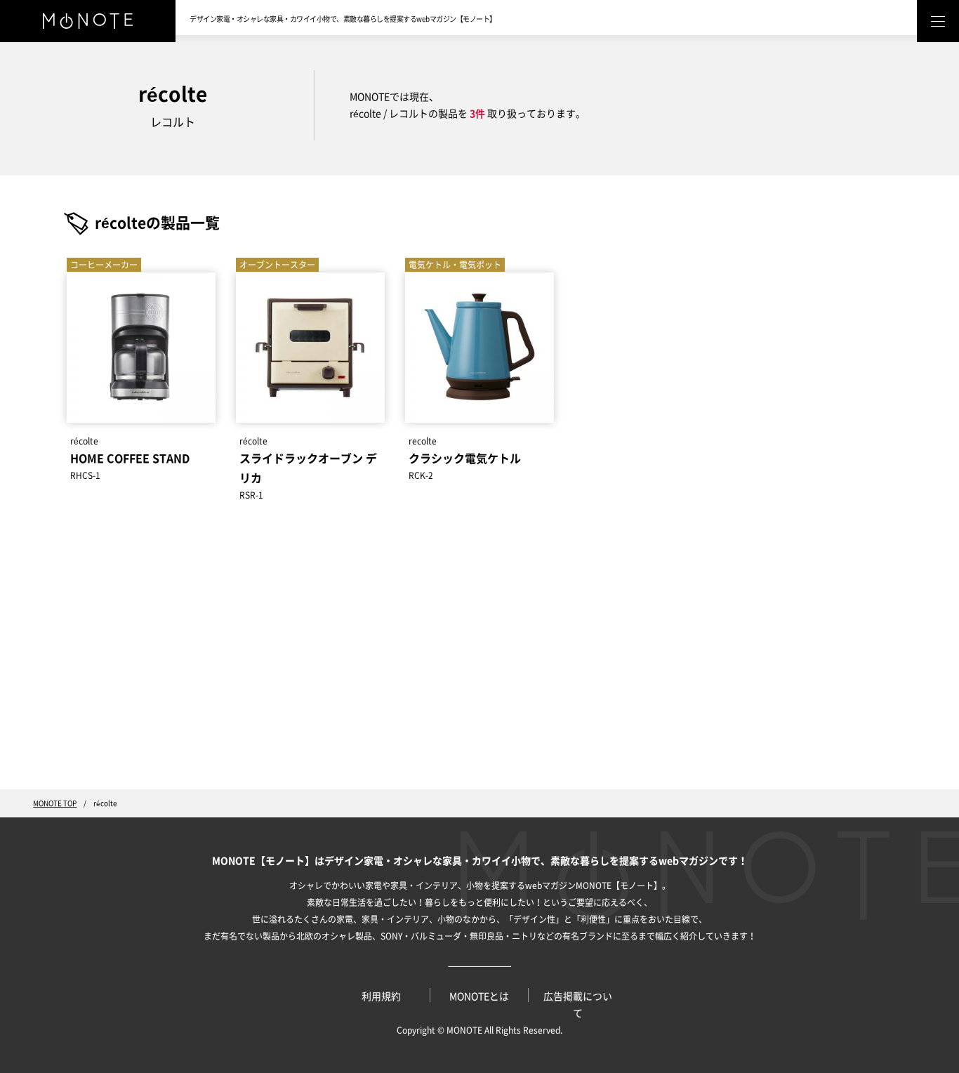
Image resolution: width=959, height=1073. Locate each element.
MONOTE (464, 1030)
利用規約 (381, 996)
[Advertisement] (479, 656)
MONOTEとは (479, 996)
